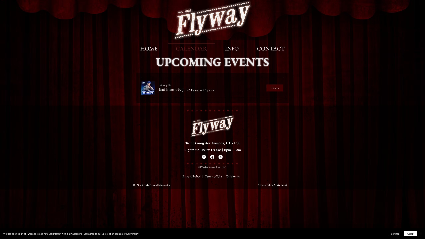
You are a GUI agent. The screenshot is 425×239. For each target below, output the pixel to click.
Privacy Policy (192, 176)
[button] (173, 89)
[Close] (421, 233)
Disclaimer (233, 176)
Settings (395, 233)
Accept (410, 233)
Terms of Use (213, 176)
